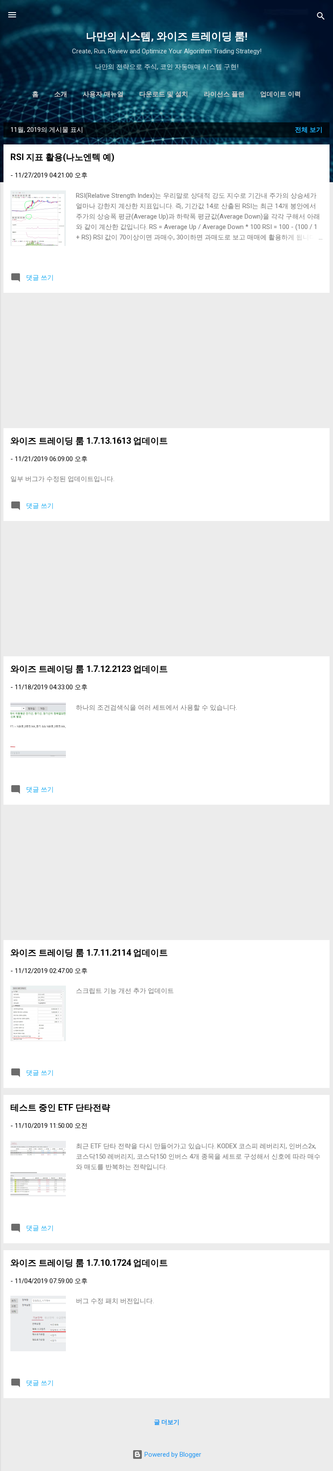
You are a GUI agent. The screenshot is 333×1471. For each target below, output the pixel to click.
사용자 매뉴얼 (103, 94)
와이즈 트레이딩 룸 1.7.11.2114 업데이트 (89, 952)
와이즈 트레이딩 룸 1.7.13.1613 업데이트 (89, 441)
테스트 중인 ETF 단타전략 (60, 1107)
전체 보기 (309, 130)
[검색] (321, 17)
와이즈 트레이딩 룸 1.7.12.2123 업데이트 (89, 669)
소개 (60, 94)
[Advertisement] (166, 360)
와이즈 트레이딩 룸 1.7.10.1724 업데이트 (89, 1263)
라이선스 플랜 (224, 94)
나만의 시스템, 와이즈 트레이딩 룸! (167, 36)
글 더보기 (167, 1422)
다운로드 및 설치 (163, 94)
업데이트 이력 (280, 94)
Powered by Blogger (172, 1454)
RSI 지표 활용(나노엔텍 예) (62, 157)
